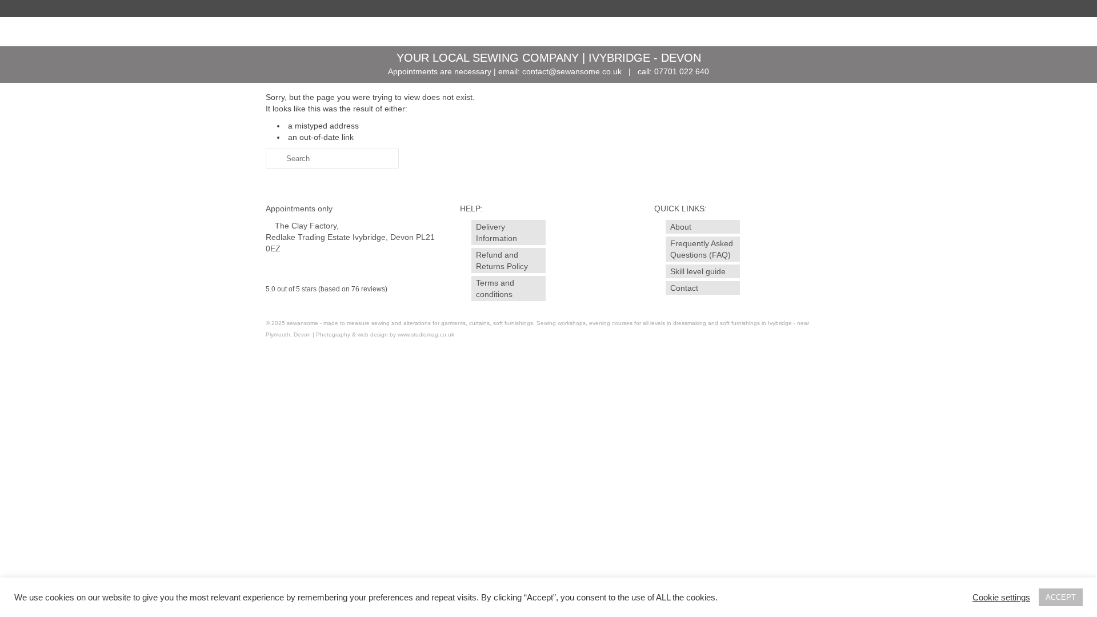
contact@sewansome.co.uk (572, 71)
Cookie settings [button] (1001, 597)
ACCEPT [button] (1061, 597)
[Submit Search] (274, 159)
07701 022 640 (681, 71)
